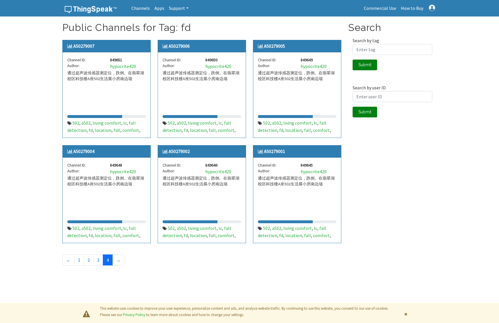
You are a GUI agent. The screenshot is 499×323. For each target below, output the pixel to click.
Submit (364, 64)
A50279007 (83, 46)
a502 (86, 123)
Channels (140, 8)
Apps (159, 8)
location (103, 130)
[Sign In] (432, 7)
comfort (130, 130)
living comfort (107, 123)
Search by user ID (369, 88)
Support (177, 8)
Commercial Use (380, 8)
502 (75, 123)
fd (91, 130)
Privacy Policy (134, 314)
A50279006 (179, 46)
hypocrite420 (123, 66)
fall (116, 130)
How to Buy (412, 8)
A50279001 (274, 151)
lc (125, 123)
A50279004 (83, 151)
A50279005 (274, 46)
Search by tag (366, 40)
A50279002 (179, 151)
